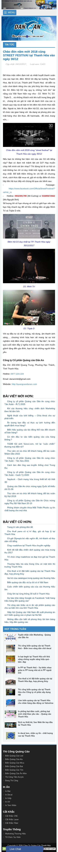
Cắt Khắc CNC (11, 816)
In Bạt (7, 791)
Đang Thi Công (11, 780)
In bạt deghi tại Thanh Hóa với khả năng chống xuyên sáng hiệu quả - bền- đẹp (34, 659)
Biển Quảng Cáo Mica (14, 763)
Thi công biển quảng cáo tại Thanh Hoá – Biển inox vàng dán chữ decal (34, 647)
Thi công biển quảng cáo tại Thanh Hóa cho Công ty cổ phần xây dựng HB (34, 692)
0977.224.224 (17, 374)
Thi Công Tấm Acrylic (14, 777)
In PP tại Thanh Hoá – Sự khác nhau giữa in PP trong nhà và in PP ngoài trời (34, 670)
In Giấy (8, 798)
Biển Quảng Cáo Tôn (14, 770)
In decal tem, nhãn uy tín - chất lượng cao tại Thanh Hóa (35, 734)
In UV (7, 802)
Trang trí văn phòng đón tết (20, 527)
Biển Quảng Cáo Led (14, 756)
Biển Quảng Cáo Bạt (14, 766)
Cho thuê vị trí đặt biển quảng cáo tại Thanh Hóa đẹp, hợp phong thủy (35, 679)
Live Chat (15, 849)
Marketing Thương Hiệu (15, 834)
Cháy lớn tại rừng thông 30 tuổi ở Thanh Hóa (28, 594)
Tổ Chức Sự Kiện (13, 837)
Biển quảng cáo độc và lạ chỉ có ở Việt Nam (27, 582)
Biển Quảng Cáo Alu (14, 759)
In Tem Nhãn (10, 805)
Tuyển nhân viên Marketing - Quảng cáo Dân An (34, 636)
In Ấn (6, 786)
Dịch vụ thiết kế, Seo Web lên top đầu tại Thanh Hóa (35, 723)
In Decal (8, 795)
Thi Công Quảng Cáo (16, 751)
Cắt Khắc (9, 811)
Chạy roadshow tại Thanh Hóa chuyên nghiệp (28, 545)
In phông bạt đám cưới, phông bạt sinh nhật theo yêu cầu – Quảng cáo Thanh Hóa (34, 714)
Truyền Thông (12, 829)
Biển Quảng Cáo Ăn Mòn (16, 773)
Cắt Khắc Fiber (11, 823)
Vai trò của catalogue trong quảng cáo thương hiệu (31, 578)
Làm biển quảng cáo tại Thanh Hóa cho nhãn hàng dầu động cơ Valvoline (35, 701)
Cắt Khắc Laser (12, 819)
